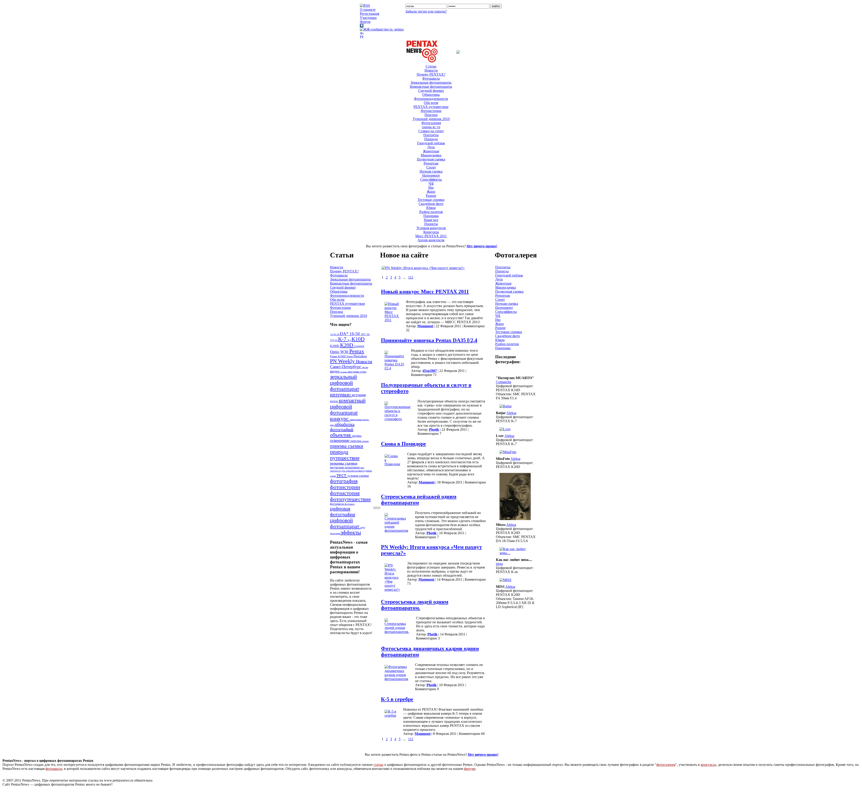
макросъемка (356, 419)
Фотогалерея (431, 123)
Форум (365, 22)
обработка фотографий (342, 427)
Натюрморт (431, 175)
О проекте (368, 9)
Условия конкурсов (431, 228)
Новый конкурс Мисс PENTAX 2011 (425, 291)
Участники (368, 18)
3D (338, 334)
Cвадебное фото (431, 204)
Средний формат (431, 90)
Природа (431, 139)
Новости (431, 70)
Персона (431, 115)
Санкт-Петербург (346, 366)
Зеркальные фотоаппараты (431, 82)
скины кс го (431, 127)
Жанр (431, 191)
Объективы (431, 95)
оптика (356, 435)
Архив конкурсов (431, 240)
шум (363, 527)
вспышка (344, 372)
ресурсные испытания (345, 467)
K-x (350, 340)
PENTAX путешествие (431, 107)
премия (365, 441)
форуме (469, 769)
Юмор (431, 208)
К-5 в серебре (397, 699)
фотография (344, 481)
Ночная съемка (431, 171)
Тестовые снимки (431, 200)
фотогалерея (665, 765)
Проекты (431, 224)
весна (365, 367)
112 (410, 277)
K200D (335, 346)
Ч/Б (431, 183)
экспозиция (335, 533)
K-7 (343, 339)
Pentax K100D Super (342, 356)
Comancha (503, 382)
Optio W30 (339, 351)
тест (341, 475)
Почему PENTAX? (431, 74)
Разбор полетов (431, 212)
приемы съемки (346, 446)
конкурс (340, 419)
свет (362, 467)
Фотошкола (431, 78)
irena (499, 564)
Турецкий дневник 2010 (431, 119)
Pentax (356, 351)
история (359, 395)
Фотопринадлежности (431, 99)
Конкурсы (431, 232)
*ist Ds (333, 334)
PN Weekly (343, 361)
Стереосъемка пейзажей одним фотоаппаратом (418, 499)
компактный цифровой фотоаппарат (347, 406)
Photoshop (360, 356)
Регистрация (369, 13)
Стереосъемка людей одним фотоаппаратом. (414, 605)
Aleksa (511, 413)
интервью (341, 394)
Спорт (431, 167)
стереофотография (354, 471)
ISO (336, 340)
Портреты (431, 135)
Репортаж (431, 163)
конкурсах (708, 765)
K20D (347, 345)
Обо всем (431, 103)
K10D (358, 339)
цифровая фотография (342, 511)
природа (339, 452)
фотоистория (345, 493)
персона (356, 441)
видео (335, 371)
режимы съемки (343, 463)
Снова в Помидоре (403, 444)
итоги (334, 401)
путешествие (345, 458)
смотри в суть (338, 470)
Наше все (431, 220)
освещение (340, 440)
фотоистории (345, 487)
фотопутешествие (350, 499)
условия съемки (358, 475)
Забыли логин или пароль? (426, 11)
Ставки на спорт (431, 131)
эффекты (351, 532)
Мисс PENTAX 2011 (431, 236)
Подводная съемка (431, 159)
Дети (431, 147)
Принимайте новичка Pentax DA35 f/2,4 (429, 340)
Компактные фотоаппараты (431, 86)
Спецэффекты (431, 179)
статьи (378, 765)
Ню (431, 187)
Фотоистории (431, 111)
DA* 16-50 (350, 333)
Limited (359, 346)
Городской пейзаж (431, 143)
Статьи (431, 66)
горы (363, 371)
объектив (341, 435)
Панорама (431, 216)
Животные (431, 151)
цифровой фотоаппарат (345, 523)
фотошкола (337, 503)
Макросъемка (431, 155)
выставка (354, 371)
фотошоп (349, 504)
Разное (431, 196)
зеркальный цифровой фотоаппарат (344, 383)
